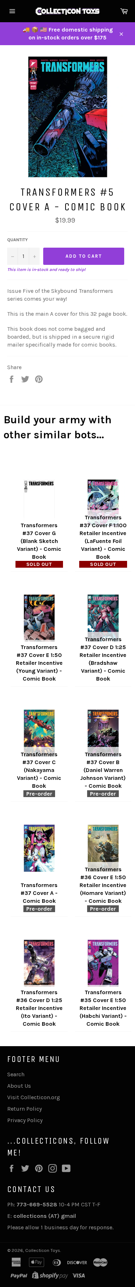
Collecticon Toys (42, 1250)
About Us (19, 1085)
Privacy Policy (24, 1120)
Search (15, 1074)
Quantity (17, 239)
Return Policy (24, 1108)
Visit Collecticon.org (33, 1097)
